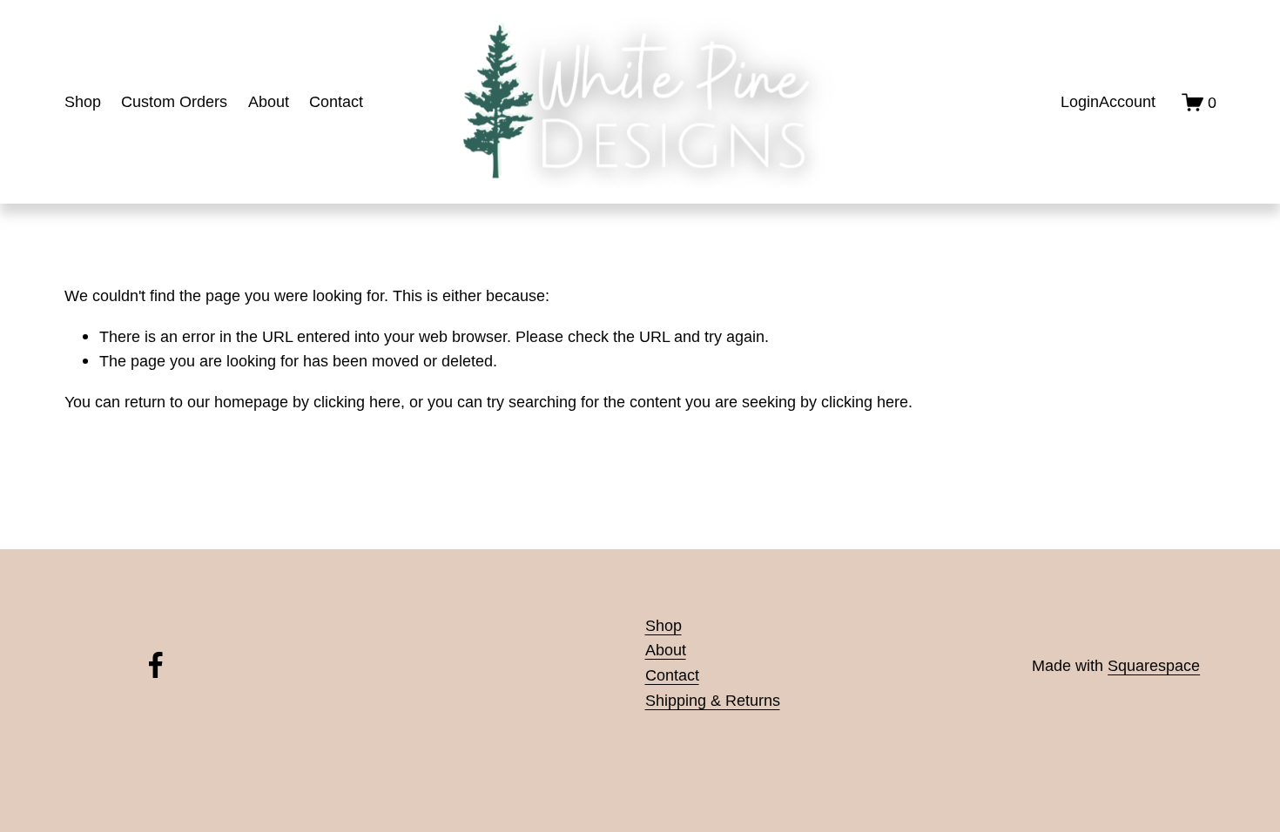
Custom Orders (174, 101)
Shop (82, 101)
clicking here (357, 402)
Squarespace (1154, 665)
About (268, 101)
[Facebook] (156, 665)
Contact (336, 101)
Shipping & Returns (712, 700)
